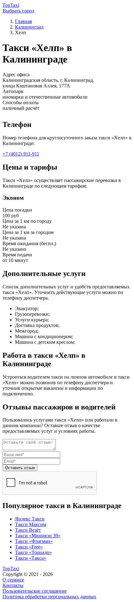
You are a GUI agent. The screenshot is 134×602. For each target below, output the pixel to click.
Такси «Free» (29, 546)
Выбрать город (18, 10)
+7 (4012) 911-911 (20, 153)
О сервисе (13, 579)
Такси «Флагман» (34, 541)
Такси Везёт (28, 530)
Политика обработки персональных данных (49, 596)
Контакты (12, 585)
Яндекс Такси (30, 518)
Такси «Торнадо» (33, 552)
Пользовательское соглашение (34, 591)
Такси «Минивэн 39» (37, 535)
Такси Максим (30, 524)
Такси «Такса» (30, 558)
